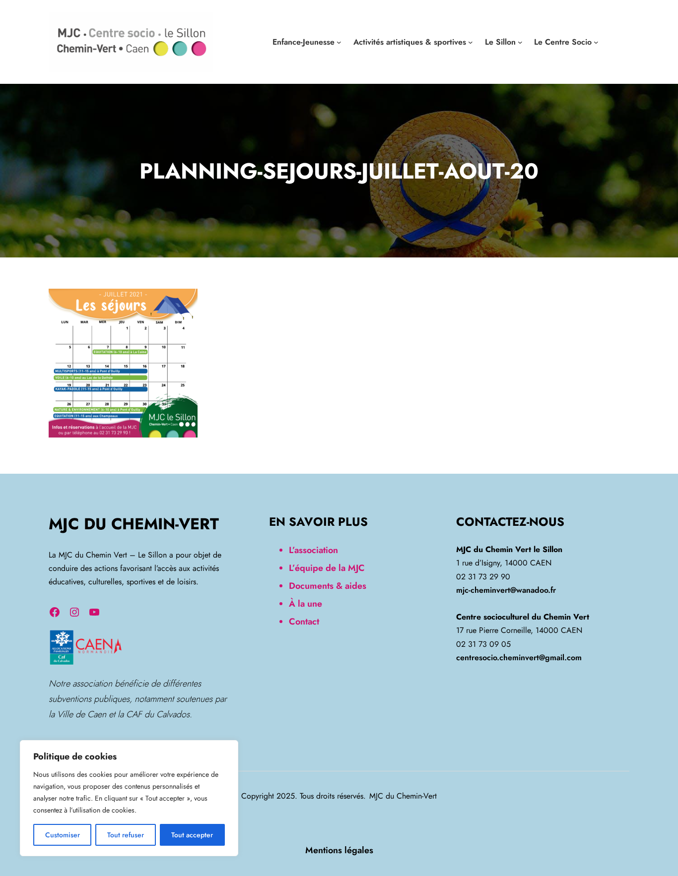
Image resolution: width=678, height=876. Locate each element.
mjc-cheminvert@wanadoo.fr (506, 590)
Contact (304, 621)
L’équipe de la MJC (327, 568)
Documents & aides (327, 585)
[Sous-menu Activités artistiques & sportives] (470, 42)
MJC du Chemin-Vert (134, 523)
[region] (129, 798)
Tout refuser (125, 835)
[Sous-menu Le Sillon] (520, 42)
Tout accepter (192, 835)
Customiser (62, 835)
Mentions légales (339, 850)
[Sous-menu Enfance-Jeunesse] (339, 42)
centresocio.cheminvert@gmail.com (519, 657)
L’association (313, 550)
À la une (305, 603)
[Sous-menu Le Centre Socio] (596, 42)
